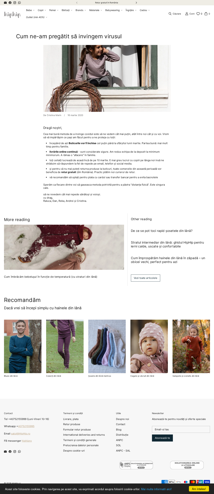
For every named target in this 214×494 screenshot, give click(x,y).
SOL (118, 445)
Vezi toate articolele (145, 278)
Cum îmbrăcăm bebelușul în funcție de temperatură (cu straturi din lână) (50, 276)
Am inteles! (199, 489)
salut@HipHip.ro (20, 433)
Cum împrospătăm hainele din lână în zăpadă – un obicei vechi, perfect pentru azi (168, 260)
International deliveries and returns (84, 434)
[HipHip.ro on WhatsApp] (19, 2)
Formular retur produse (77, 429)
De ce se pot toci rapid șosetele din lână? (162, 231)
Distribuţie (122, 434)
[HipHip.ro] (12, 14)
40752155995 (26, 426)
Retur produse (71, 424)
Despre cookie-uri (74, 450)
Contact (120, 424)
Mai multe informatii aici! (156, 489)
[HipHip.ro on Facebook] (10, 2)
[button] (30, 10)
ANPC (119, 440)
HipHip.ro (16, 483)
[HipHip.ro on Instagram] (14, 2)
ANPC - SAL (123, 450)
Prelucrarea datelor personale (81, 445)
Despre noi (122, 419)
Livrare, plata (70, 419)
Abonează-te (162, 438)
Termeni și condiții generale (79, 440)
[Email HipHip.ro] (5, 2)
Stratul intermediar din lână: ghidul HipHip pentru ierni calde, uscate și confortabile (167, 244)
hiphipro (27, 440)
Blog (118, 429)
